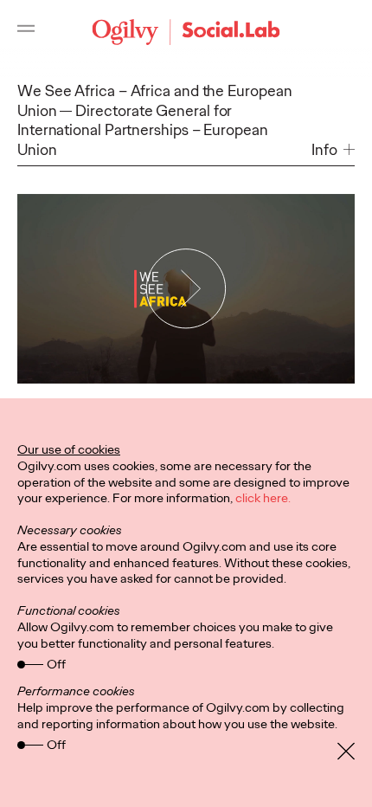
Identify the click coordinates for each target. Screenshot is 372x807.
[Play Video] (186, 289)
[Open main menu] (26, 32)
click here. (263, 498)
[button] (333, 150)
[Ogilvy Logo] (186, 32)
